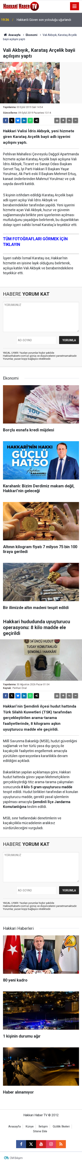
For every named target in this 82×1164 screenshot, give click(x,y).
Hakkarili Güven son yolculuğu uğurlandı (44, 20)
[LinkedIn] (24, 120)
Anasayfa (14, 35)
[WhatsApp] (30, 120)
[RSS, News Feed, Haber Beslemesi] (61, 1144)
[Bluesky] (17, 120)
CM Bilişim (16, 1158)
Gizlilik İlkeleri (61, 1126)
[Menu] (74, 6)
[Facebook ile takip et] (21, 1144)
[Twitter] (11, 120)
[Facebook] (5, 120)
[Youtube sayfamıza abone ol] (41, 1144)
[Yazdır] (57, 120)
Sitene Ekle (40, 1131)
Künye (30, 1126)
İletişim (43, 1126)
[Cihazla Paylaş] (36, 120)
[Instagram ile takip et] (51, 1144)
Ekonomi (31, 35)
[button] (63, 120)
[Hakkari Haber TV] (21, 6)
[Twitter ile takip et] (31, 1144)
